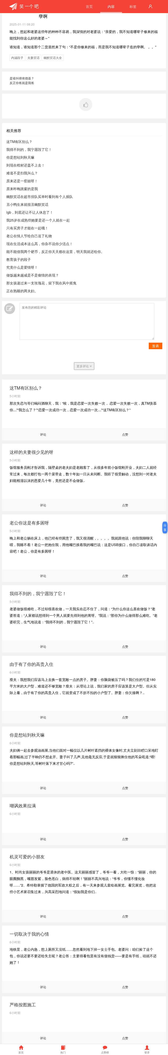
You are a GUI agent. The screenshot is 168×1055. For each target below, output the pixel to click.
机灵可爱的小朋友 (27, 856)
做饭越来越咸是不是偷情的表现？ (32, 275)
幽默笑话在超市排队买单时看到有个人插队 (39, 196)
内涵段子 (17, 57)
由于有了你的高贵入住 (31, 664)
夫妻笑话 (33, 57)
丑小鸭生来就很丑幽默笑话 (27, 204)
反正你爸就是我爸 (22, 83)
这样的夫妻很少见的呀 (31, 452)
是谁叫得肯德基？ (22, 78)
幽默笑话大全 (53, 57)
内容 (111, 6)
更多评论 (83, 366)
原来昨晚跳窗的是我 (22, 188)
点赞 (125, 434)
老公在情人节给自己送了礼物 (29, 235)
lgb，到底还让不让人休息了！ (29, 212)
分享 (164, 527)
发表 (155, 345)
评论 (43, 434)
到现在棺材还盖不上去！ (25, 165)
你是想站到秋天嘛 (20, 157)
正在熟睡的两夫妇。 (22, 290)
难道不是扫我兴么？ (22, 172)
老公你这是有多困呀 (29, 522)
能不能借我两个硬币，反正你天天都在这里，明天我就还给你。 (55, 251)
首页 (89, 6)
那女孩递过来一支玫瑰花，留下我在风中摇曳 (41, 282)
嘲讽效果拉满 (23, 805)
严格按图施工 (23, 1004)
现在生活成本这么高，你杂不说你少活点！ (39, 243)
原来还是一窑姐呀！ (22, 180)
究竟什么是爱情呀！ (22, 267)
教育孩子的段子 (18, 259)
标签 (133, 6)
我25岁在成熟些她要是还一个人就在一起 (38, 220)
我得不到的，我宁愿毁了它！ (29, 149)
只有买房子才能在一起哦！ (27, 227)
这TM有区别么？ (19, 141)
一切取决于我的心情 (29, 934)
